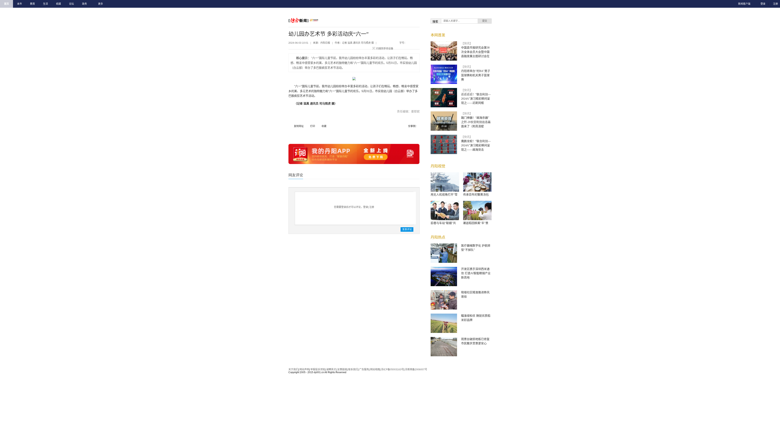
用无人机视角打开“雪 (444, 194)
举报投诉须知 (317, 369)
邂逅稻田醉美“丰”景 (475, 223)
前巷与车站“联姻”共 (443, 223)
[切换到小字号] (412, 42)
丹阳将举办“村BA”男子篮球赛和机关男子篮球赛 (475, 75)
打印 (312, 126)
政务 (84, 3)
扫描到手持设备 (384, 48)
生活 (45, 3)
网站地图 (375, 369)
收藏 (324, 126)
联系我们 (353, 369)
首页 (6, 3)
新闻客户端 (744, 3)
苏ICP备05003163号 (392, 369)
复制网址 (299, 126)
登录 (762, 3)
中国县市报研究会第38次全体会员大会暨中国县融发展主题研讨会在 (475, 52)
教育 (32, 3)
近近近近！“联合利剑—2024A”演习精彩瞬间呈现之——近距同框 (476, 98)
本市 (19, 3)
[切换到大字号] (416, 42)
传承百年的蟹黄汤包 (476, 194)
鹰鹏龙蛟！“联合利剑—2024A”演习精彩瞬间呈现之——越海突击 (476, 145)
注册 (775, 3)
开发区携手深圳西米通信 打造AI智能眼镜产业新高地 (476, 273)
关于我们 (293, 369)
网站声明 (304, 369)
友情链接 (342, 369)
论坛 (71, 3)
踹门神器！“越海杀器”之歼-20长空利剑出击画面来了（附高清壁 (476, 122)
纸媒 (58, 3)
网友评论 (295, 175)
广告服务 (364, 369)
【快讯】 (466, 43)
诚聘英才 (331, 369)
